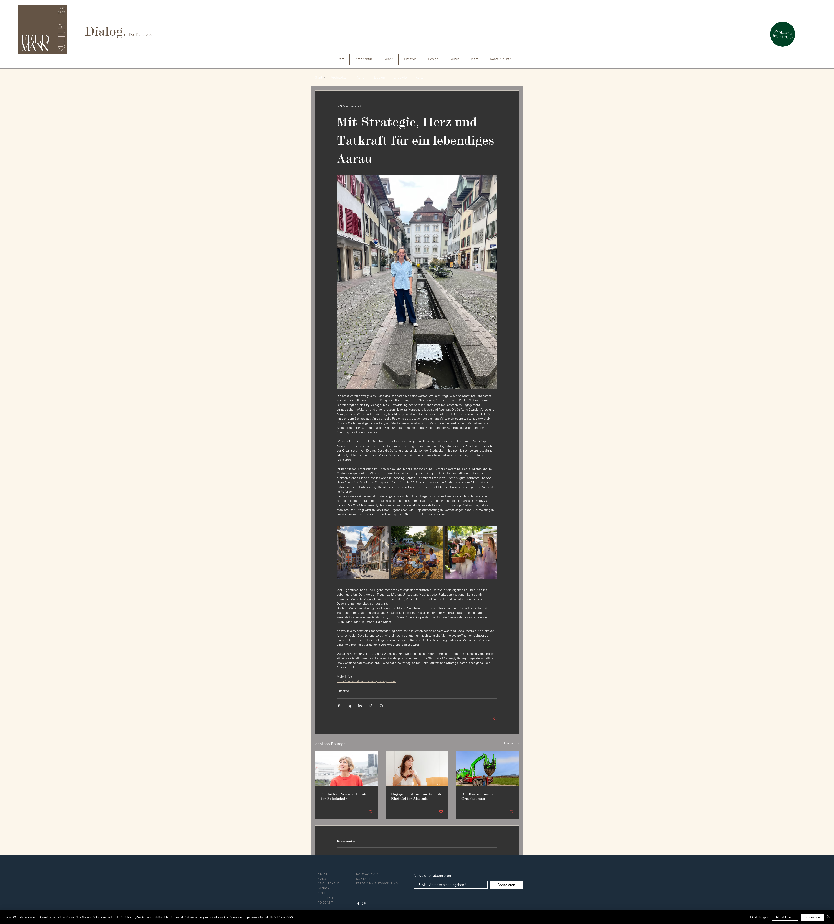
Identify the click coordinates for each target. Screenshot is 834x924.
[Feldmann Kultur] (364, 903)
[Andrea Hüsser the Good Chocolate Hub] (346, 768)
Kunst (360, 77)
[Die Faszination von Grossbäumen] (487, 768)
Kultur (420, 77)
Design (379, 77)
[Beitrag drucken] (381, 706)
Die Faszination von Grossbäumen (478, 796)
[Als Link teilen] (371, 706)
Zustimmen (812, 917)
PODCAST (325, 902)
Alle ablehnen (785, 917)
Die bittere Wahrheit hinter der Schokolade (344, 796)
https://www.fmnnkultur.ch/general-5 (268, 917)
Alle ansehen (510, 743)
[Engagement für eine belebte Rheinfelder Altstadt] (417, 768)
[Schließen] (828, 917)
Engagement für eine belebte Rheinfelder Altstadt (416, 796)
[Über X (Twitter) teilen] (349, 706)
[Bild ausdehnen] (363, 552)
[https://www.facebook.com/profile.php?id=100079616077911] (358, 903)
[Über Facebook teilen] (339, 706)
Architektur (339, 77)
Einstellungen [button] (759, 917)
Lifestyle (400, 77)
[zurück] (322, 78)
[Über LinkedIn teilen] (360, 706)
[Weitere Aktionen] (494, 106)
